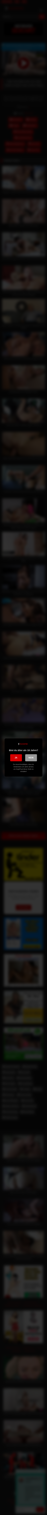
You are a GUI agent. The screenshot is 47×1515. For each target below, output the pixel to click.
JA (16, 758)
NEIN (31, 758)
